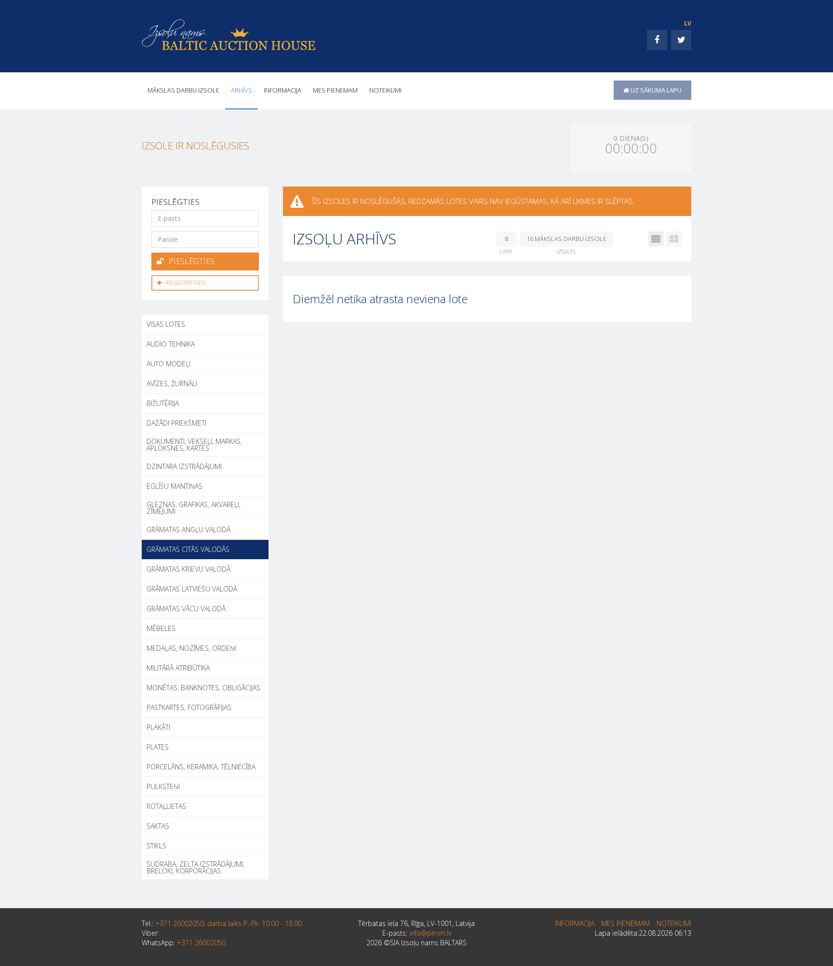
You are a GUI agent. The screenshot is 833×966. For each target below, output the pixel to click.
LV (687, 23)
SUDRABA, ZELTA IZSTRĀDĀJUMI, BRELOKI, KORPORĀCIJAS (195, 867)
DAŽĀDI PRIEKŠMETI (176, 423)
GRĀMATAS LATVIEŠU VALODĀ (192, 588)
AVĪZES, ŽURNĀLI (172, 383)
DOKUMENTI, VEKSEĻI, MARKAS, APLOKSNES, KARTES (194, 445)
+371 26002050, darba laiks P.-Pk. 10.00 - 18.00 (228, 923)
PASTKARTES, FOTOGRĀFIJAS (189, 707)
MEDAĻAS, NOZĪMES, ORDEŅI (191, 648)
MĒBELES (161, 628)
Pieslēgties (192, 261)
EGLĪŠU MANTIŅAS (174, 486)
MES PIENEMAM (335, 90)
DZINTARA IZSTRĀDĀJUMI (184, 466)
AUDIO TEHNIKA (171, 344)
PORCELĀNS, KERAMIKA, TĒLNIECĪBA (201, 766)
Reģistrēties (185, 283)
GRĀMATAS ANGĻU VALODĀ (188, 529)
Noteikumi (385, 90)
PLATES (158, 746)
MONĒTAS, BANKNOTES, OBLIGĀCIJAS (203, 687)
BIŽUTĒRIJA (163, 403)
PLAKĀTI (158, 727)
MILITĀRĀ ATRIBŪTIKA (178, 667)
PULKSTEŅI (163, 786)
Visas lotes (166, 324)
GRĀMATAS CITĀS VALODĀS (188, 549)
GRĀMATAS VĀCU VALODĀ (186, 608)
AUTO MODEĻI (168, 363)
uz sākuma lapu (655, 90)
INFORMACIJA (282, 90)
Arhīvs (241, 90)
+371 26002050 (201, 942)
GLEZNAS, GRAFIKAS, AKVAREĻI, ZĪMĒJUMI (194, 508)
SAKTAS (158, 826)
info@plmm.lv (430, 933)
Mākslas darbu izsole (183, 90)
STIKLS (156, 845)
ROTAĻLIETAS (166, 806)
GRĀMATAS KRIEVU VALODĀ (188, 569)
